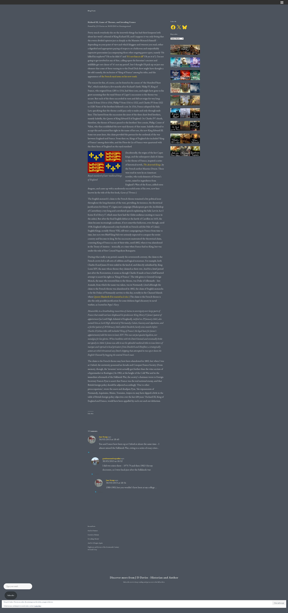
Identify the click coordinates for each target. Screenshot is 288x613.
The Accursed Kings (152, 164)
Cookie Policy (37, 606)
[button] (175, 50)
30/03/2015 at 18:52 (112, 461)
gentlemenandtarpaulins (111, 458)
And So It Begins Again (95, 543)
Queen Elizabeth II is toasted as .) (112, 296)
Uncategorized (125, 26)
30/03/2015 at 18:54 (116, 482)
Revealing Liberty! (93, 539)
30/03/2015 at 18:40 (109, 439)
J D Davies (100, 26)
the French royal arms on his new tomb (119, 76)
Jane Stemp (103, 437)
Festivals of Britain (93, 535)
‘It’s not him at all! (134, 56)
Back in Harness (93, 530)
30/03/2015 (112, 26)
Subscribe (10, 595)
